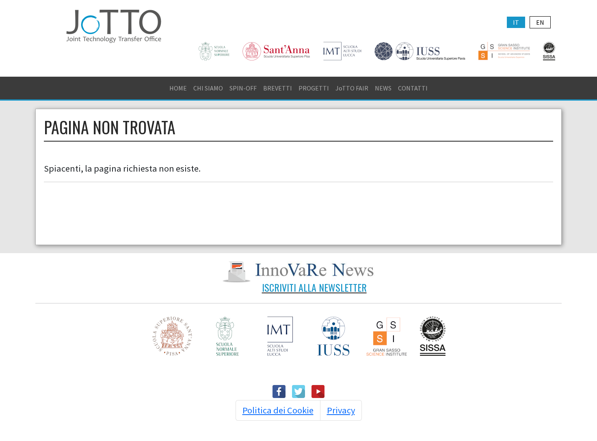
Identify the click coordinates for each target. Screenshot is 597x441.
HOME (178, 88)
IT (516, 22)
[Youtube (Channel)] (317, 390)
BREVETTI (277, 88)
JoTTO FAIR (351, 88)
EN (540, 22)
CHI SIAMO (208, 88)
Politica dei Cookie (278, 410)
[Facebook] (279, 390)
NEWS (383, 88)
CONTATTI (413, 88)
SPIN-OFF (243, 88)
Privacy (341, 410)
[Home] (113, 25)
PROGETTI (313, 88)
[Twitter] (298, 390)
